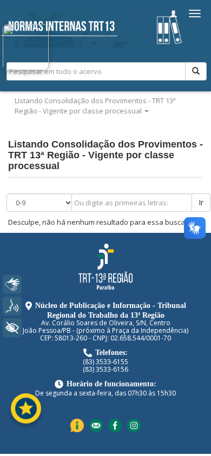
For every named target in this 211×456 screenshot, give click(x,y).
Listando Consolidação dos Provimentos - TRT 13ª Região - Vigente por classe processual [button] (95, 106)
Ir (201, 202)
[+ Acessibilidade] (12, 327)
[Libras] (12, 284)
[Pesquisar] (196, 71)
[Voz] (12, 306)
